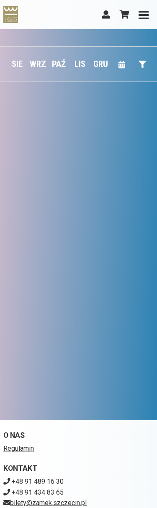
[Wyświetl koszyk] (124, 15)
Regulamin (18, 448)
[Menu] (144, 15)
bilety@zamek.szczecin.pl (48, 503)
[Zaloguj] (106, 14)
